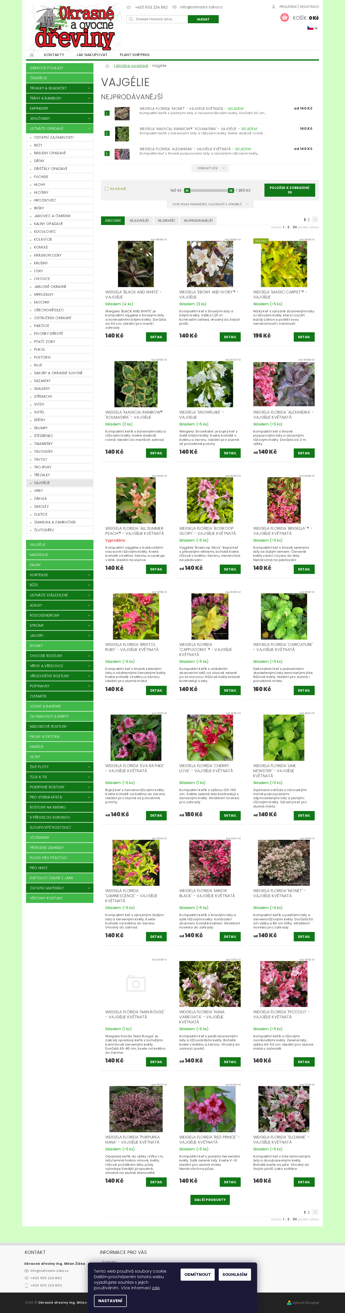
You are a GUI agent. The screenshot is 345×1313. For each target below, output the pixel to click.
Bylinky (36, 645)
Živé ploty (39, 766)
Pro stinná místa (46, 797)
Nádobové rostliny (48, 726)
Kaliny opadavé (48, 223)
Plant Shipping (135, 54)
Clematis (38, 696)
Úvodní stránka (32, 54)
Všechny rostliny (46, 898)
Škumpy (41, 428)
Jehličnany (40, 118)
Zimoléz (41, 506)
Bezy (38, 145)
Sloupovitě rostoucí (50, 827)
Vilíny (35, 756)
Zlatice (40, 514)
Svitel (39, 412)
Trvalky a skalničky (48, 88)
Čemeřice (38, 78)
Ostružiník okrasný (53, 317)
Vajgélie (42, 482)
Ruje (38, 365)
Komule (41, 247)
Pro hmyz (39, 867)
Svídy (39, 404)
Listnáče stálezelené (49, 595)
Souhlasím (235, 1274)
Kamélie (36, 746)
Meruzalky (44, 294)
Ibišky (39, 208)
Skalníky (42, 388)
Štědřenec (44, 435)
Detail (156, 337)
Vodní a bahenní (45, 706)
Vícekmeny (40, 837)
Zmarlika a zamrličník (55, 522)
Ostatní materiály (47, 888)
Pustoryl (42, 357)
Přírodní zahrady (47, 847)
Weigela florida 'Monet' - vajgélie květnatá (191, 108)
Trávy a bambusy (45, 98)
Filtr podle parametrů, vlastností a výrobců (207, 204)
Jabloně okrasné (50, 286)
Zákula (40, 498)
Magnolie (39, 554)
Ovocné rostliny (46, 655)
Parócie (41, 325)
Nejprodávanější (198, 220)
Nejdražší (166, 220)
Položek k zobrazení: (290, 190)
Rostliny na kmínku (48, 807)
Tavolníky (43, 451)
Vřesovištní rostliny (49, 675)
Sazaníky (42, 380)
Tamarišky (43, 443)
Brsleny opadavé (50, 153)
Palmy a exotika (45, 736)
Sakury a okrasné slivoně (58, 372)
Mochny (42, 302)
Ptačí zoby (44, 341)
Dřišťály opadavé (50, 168)
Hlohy (39, 184)
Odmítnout (197, 1274)
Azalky (36, 605)
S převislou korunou (50, 817)
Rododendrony (45, 615)
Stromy (37, 625)
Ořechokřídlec (49, 310)
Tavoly (40, 459)
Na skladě (118, 189)
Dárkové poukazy (46, 67)
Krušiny (41, 263)
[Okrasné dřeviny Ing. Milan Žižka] (75, 28)
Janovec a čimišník (52, 215)
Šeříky (39, 419)
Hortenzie (39, 574)
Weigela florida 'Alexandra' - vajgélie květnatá (195, 149)
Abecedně (113, 220)
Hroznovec (45, 200)
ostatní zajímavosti (53, 137)
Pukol (39, 349)
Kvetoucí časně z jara (51, 877)
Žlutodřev (44, 530)
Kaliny (35, 564)
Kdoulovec (45, 231)
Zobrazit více (208, 168)
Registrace (309, 7)
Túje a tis (38, 776)
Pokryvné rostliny (47, 787)
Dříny (39, 160)
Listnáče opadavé (46, 128)
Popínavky (40, 686)
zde (156, 1288)
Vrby (38, 490)
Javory (36, 635)
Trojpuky (43, 467)
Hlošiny (41, 192)
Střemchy (43, 396)
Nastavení (110, 1301)
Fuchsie (41, 176)
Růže (34, 585)
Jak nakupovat (92, 54)
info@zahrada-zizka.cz (49, 1270)
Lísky (38, 270)
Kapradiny (39, 108)
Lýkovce (42, 278)
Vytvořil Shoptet (305, 1303)
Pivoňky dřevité (48, 333)
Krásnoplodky (48, 255)
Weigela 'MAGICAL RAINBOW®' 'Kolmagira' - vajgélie (198, 128)
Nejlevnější (139, 220)
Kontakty (54, 54)
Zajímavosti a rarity (49, 716)
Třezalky (42, 474)
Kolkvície (43, 239)
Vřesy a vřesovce (46, 665)
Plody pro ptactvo (48, 857)
